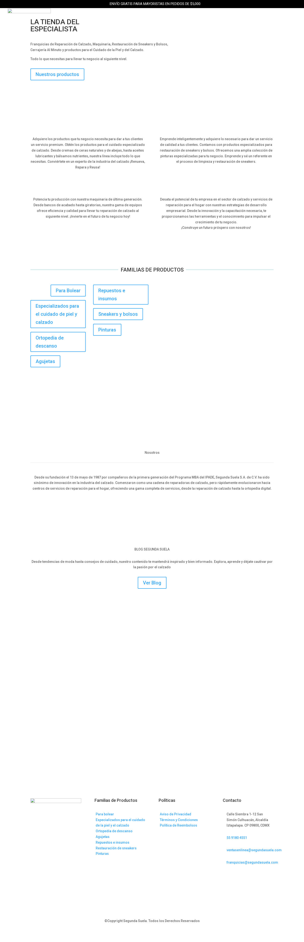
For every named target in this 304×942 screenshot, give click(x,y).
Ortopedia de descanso (50, 342)
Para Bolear (68, 290)
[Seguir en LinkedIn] (236, 876)
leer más (42, 629)
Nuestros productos (57, 74)
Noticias (257, 18)
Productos (73, 18)
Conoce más (152, 504)
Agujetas (45, 361)
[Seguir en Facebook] (226, 876)
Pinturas (107, 330)
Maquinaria (153, 18)
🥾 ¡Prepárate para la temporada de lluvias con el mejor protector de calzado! (109, 665)
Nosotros (230, 18)
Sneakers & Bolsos (113, 18)
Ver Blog (152, 583)
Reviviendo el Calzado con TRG (65, 721)
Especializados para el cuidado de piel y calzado (57, 314)
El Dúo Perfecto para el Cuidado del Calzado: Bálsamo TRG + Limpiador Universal (112, 610)
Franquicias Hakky (192, 18)
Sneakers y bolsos (118, 314)
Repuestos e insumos (111, 294)
